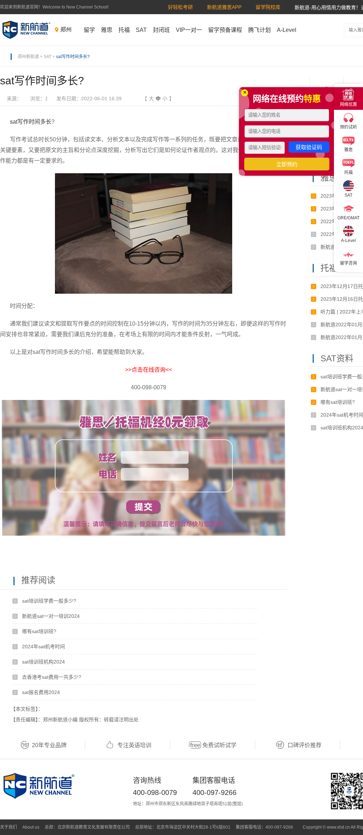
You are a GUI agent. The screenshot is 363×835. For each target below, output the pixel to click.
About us (30, 827)
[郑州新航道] (26, 30)
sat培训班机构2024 (43, 662)
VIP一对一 (189, 30)
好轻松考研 (180, 7)
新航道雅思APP (224, 7)
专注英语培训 (134, 745)
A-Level (286, 30)
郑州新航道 (28, 56)
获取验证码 (309, 147)
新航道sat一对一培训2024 (51, 616)
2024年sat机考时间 (43, 646)
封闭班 (161, 30)
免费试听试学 (219, 745)
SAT (141, 30)
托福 (124, 30)
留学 (89, 30)
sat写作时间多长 (30, 122)
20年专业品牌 (49, 745)
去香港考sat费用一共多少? (51, 677)
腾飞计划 (259, 30)
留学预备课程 (225, 30)
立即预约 (286, 164)
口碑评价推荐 (304, 745)
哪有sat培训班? (39, 631)
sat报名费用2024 (41, 692)
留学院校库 (268, 7)
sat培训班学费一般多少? (49, 601)
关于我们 (8, 827)
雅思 (106, 30)
